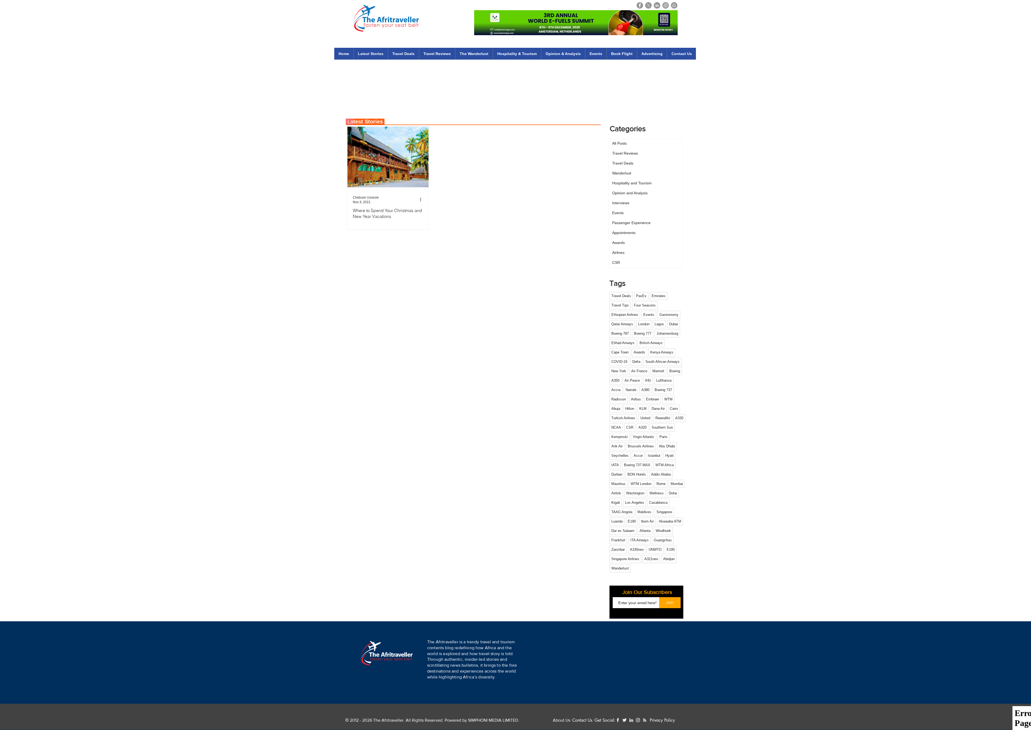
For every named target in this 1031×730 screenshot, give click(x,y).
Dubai (673, 324)
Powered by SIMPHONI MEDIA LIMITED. (481, 720)
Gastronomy (668, 315)
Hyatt (669, 456)
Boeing (674, 371)
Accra (615, 390)
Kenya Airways (661, 352)
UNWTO (655, 550)
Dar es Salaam (622, 531)
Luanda (617, 521)
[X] (648, 5)
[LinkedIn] (657, 5)
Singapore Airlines (625, 559)
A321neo (651, 559)
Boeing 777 (642, 333)
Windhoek (663, 531)
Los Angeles (634, 503)
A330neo (637, 550)
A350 (615, 380)
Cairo (674, 409)
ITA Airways (639, 540)
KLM (643, 409)
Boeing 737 (663, 390)
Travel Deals (621, 296)
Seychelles (620, 456)
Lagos (659, 324)
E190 (632, 521)
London (643, 324)
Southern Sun (662, 427)
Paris (663, 437)
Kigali (615, 503)
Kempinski (619, 437)
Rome (661, 484)
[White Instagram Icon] (638, 720)
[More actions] (422, 199)
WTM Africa (664, 465)
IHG (648, 380)
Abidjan (669, 559)
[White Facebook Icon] (617, 720)
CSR (629, 427)
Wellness (656, 493)
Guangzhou (662, 540)
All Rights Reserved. (425, 720)
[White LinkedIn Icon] (631, 720)
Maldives (644, 512)
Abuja (615, 409)
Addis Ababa (661, 474)
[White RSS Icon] (644, 720)
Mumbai (677, 484)
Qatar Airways (622, 324)
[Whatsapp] (674, 5)
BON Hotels (636, 474)
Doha (673, 493)
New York (618, 371)
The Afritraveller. (389, 720)
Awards (639, 352)
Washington (635, 493)
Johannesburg (667, 333)
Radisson (618, 399)
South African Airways (662, 362)
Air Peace (632, 380)
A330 (679, 418)
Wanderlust (620, 568)
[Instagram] (665, 5)
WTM (668, 399)
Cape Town (620, 352)
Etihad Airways (622, 343)
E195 (671, 550)
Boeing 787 (620, 333)
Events (648, 315)
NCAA (616, 427)
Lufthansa (663, 380)
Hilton (629, 409)
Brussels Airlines (641, 446)
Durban (616, 474)
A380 (645, 390)
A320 (642, 427)
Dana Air (658, 409)
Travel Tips (620, 305)
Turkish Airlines (623, 418)
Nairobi (631, 390)
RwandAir (662, 418)
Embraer (652, 399)
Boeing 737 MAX (637, 465)
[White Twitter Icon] (624, 720)
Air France (639, 371)
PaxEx (641, 296)
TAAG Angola (621, 512)
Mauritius (618, 484)
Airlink (616, 493)
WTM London (641, 484)
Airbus (636, 399)
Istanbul (654, 456)
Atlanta (645, 531)
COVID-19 (619, 362)
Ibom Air (647, 521)
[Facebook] (640, 5)
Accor (638, 456)
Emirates (659, 296)
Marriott (658, 371)
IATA (615, 465)
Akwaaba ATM (670, 521)
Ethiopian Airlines (624, 315)
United (645, 418)
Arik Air (617, 446)
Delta (636, 362)
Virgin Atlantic (643, 437)
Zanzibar (618, 550)
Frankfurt (618, 540)
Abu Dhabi (667, 446)
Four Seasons (645, 305)
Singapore (664, 512)
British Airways (651, 343)
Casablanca (658, 503)
